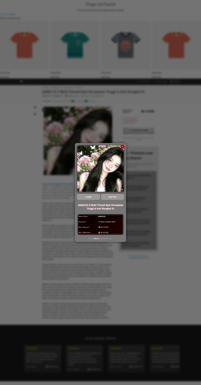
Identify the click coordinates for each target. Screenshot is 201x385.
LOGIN (88, 197)
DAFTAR (112, 197)
